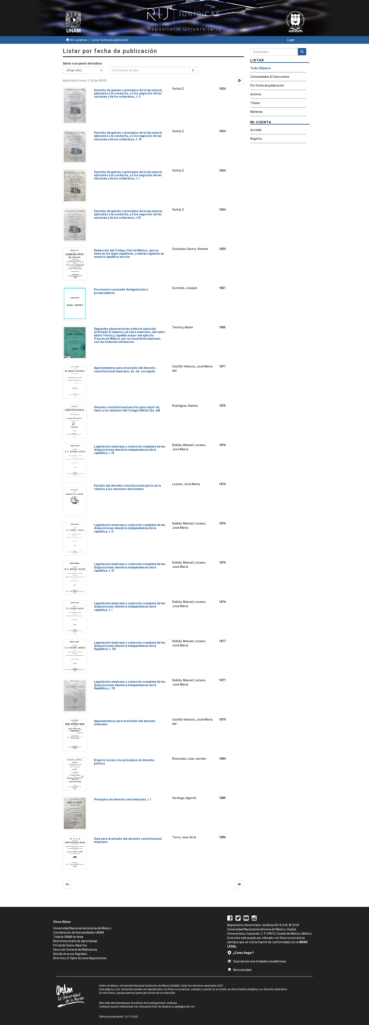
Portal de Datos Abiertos (70, 945)
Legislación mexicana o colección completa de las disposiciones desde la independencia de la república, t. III (129, 567)
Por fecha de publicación (267, 85)
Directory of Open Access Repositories (80, 958)
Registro (256, 138)
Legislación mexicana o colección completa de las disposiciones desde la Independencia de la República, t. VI (129, 685)
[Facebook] (230, 917)
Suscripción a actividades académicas (259, 961)
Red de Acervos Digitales (70, 954)
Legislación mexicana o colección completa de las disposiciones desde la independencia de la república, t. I (129, 607)
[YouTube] (246, 917)
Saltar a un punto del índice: (82, 63)
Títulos (255, 103)
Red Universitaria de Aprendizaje (75, 941)
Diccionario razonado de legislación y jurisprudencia (121, 291)
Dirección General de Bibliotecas (75, 949)
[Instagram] (254, 917)
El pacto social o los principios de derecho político (124, 761)
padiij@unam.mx (185, 1006)
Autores (255, 94)
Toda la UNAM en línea (68, 936)
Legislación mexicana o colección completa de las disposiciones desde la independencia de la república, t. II (129, 528)
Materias (256, 111)
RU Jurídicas (78, 40)
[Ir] (302, 51)
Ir (193, 70)
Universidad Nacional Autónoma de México (82, 928)
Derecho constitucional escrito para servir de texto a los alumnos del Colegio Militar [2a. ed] (127, 408)
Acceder (256, 130)
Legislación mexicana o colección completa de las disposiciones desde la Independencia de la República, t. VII (129, 646)
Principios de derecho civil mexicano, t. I (122, 799)
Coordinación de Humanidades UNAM (78, 932)
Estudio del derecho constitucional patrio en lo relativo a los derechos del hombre (127, 487)
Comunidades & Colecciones (269, 76)
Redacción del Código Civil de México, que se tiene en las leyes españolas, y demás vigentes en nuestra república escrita (129, 254)
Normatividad (242, 970)
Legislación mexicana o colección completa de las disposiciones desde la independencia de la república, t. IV (129, 450)
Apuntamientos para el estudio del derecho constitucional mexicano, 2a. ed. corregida (124, 369)
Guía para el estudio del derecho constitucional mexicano (128, 840)
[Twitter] (238, 917)
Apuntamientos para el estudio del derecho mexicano (124, 722)
